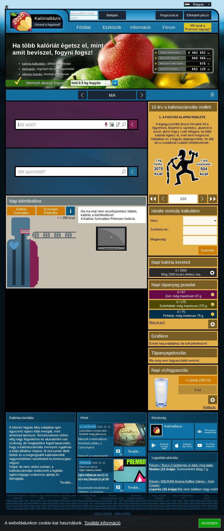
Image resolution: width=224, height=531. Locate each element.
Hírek (84, 418)
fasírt (32, 508)
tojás (8, 501)
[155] (118, 486)
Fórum (169, 27)
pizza (132, 501)
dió (168, 501)
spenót (9, 506)
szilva (215, 503)
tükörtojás (212, 503)
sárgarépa (52, 503)
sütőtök (62, 501)
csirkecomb (11, 503)
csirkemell (22, 501)
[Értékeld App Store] (183, 450)
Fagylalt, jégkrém (135, 498)
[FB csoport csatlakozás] (206, 437)
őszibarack (212, 501)
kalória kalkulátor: (34, 63)
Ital (183, 498)
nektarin (122, 503)
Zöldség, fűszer (88, 495)
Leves (89, 498)
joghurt (115, 508)
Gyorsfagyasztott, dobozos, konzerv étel (120, 498)
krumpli (109, 501)
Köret (206, 498)
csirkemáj (46, 503)
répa (174, 501)
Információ (140, 27)
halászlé (152, 508)
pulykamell (17, 508)
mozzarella (176, 508)
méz (186, 501)
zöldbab (128, 506)
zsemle (68, 501)
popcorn (181, 503)
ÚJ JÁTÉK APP (88, 426)
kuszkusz (128, 501)
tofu (121, 508)
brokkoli (199, 501)
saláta (168, 508)
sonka (145, 508)
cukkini (62, 503)
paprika (104, 503)
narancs (104, 501)
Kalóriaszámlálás (21, 418)
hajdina (192, 506)
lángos (139, 503)
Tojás (65, 498)
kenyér (33, 503)
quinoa (180, 506)
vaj (8, 508)
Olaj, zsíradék (159, 495)
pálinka (104, 506)
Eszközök (112, 27)
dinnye (50, 501)
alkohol (115, 506)
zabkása (110, 503)
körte (191, 501)
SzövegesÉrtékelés (51, 211)
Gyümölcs (136, 495)
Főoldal (84, 27)
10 (218, 508)
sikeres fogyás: (32, 74)
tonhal (180, 508)
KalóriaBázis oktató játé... (93, 430)
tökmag (92, 508)
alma (32, 501)
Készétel (159, 498)
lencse (38, 506)
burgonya (93, 501)
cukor (79, 503)
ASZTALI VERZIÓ (103, 513)
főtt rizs (39, 503)
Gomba (112, 495)
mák (38, 508)
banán (15, 501)
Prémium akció (88, 466)
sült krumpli (100, 503)
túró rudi (75, 508)
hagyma (98, 506)
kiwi (115, 503)
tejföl (132, 506)
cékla (162, 503)
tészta (56, 506)
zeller (79, 508)
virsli (180, 501)
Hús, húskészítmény (183, 495)
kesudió (163, 506)
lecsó (14, 506)
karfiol (15, 503)
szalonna (111, 508)
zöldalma (128, 508)
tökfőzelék (88, 506)
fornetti (198, 508)
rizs (26, 501)
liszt (204, 506)
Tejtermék (18, 498)
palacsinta (147, 503)
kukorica (63, 506)
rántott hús (135, 503)
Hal (206, 495)
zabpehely (40, 501)
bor (91, 503)
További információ (102, 523)
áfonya (204, 503)
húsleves (57, 503)
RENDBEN (209, 523)
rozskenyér (23, 506)
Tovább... (66, 482)
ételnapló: (29, 69)
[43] (118, 450)
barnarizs (205, 501)
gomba (27, 503)
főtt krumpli (159, 506)
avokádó (87, 503)
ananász (128, 503)
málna (151, 506)
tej (115, 501)
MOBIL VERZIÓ (122, 513)
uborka (151, 501)
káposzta (187, 508)
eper (74, 501)
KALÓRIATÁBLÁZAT (17, 495)
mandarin (158, 501)
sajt (44, 506)
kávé (191, 503)
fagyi (32, 506)
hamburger (188, 506)
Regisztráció (169, 15)
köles (174, 503)
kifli (120, 501)
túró (215, 501)
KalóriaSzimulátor (21, 211)
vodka (27, 506)
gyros (198, 503)
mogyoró (110, 506)
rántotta (92, 506)
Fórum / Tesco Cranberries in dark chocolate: (181, 465)
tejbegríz (75, 506)
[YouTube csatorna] (206, 450)
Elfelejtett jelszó (198, 15)
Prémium (85, 463)
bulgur (80, 501)
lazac (50, 508)
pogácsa (22, 508)
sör (44, 501)
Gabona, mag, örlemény (42, 495)
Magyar (198, 4)
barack (86, 508)
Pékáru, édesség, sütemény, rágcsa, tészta (75, 495)
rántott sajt (123, 506)
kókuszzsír (58, 508)
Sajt (41, 498)
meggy (210, 506)
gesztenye (194, 508)
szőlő (144, 501)
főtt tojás (163, 501)
